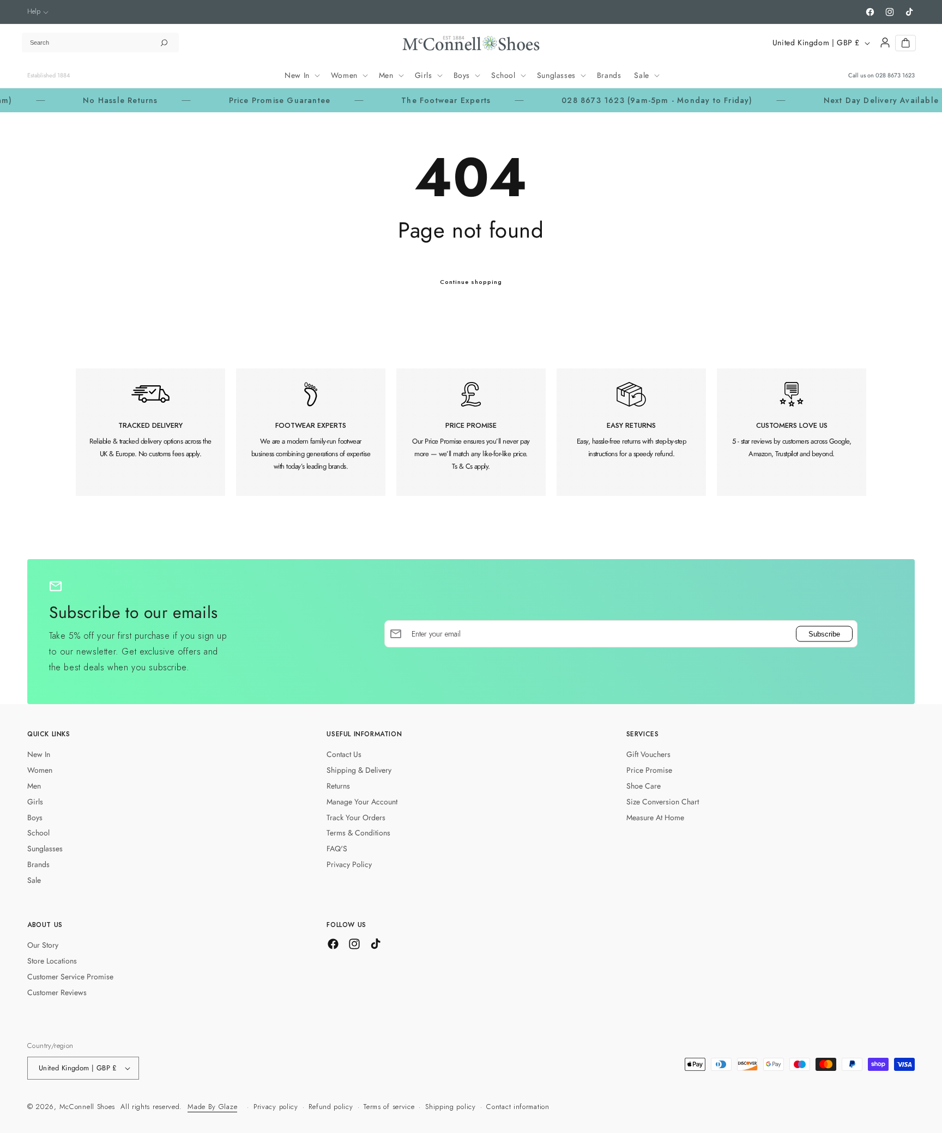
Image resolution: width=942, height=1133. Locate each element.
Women (39, 770)
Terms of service (389, 1106)
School (38, 832)
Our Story (42, 945)
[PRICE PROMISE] (471, 432)
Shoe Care (643, 785)
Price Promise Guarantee (243, 100)
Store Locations (52, 960)
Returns (338, 785)
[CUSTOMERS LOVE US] (791, 432)
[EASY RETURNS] (631, 432)
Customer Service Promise (70, 976)
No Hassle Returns (84, 100)
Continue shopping (471, 281)
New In (38, 754)
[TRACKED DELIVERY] (150, 432)
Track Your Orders (356, 817)
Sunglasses (45, 848)
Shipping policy (450, 1106)
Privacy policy (275, 1106)
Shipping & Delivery (359, 770)
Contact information (517, 1106)
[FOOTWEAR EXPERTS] (310, 432)
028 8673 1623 (895, 75)
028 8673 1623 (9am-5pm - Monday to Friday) (621, 100)
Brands (38, 864)
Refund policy (331, 1106)
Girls (35, 801)
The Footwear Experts (410, 100)
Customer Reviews (57, 992)
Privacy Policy (349, 864)
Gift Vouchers (648, 754)
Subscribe (824, 633)
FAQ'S (337, 848)
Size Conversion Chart (662, 801)
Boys (35, 817)
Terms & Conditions (358, 832)
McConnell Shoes (87, 1106)
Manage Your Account (362, 801)
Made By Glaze (212, 1106)
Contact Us (344, 754)
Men (34, 785)
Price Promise (649, 770)
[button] (38, 11)
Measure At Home (655, 817)
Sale (34, 880)
